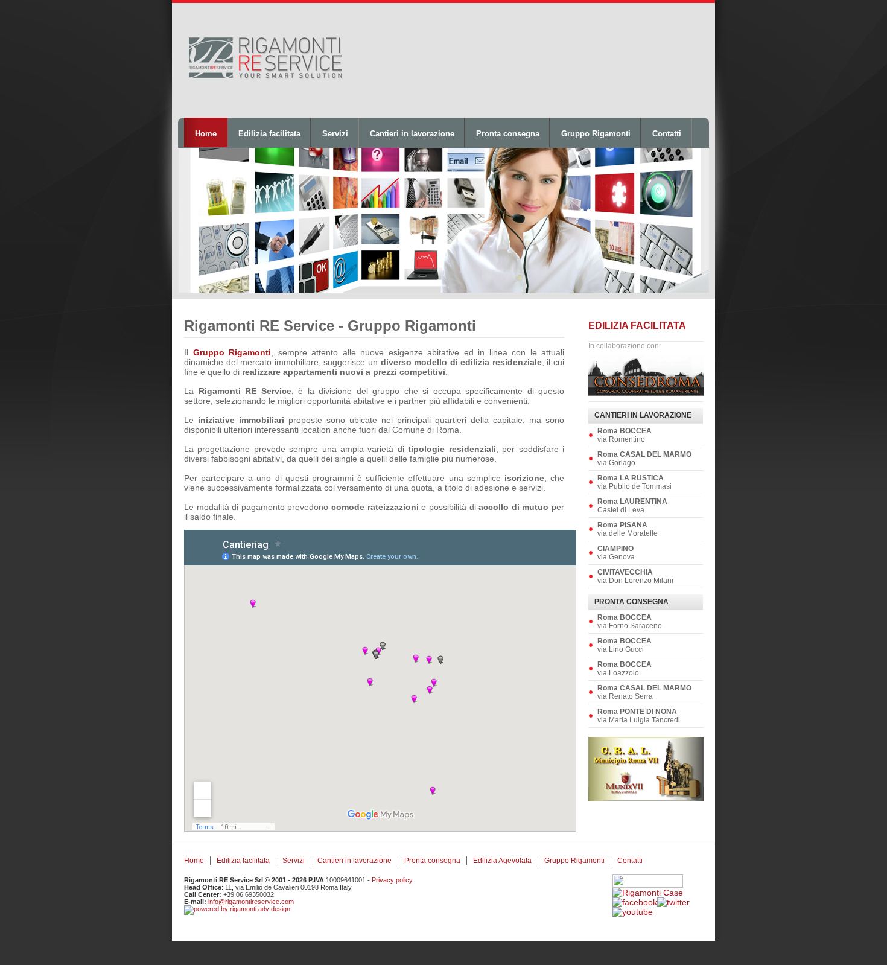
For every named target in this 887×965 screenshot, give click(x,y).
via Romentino (624, 435)
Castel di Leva (632, 505)
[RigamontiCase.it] (647, 892)
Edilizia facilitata (269, 133)
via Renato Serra (644, 692)
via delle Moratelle (627, 529)
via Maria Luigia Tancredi (638, 715)
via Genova (616, 552)
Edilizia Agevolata (502, 860)
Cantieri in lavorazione (412, 133)
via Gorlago (644, 458)
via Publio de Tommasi (634, 482)
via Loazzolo (624, 668)
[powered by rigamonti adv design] (237, 908)
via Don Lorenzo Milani (635, 576)
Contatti (666, 133)
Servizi (335, 133)
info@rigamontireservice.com (251, 901)
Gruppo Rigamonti (596, 133)
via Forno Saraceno (629, 621)
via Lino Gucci (624, 645)
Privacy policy (392, 880)
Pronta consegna (507, 133)
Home (206, 133)
